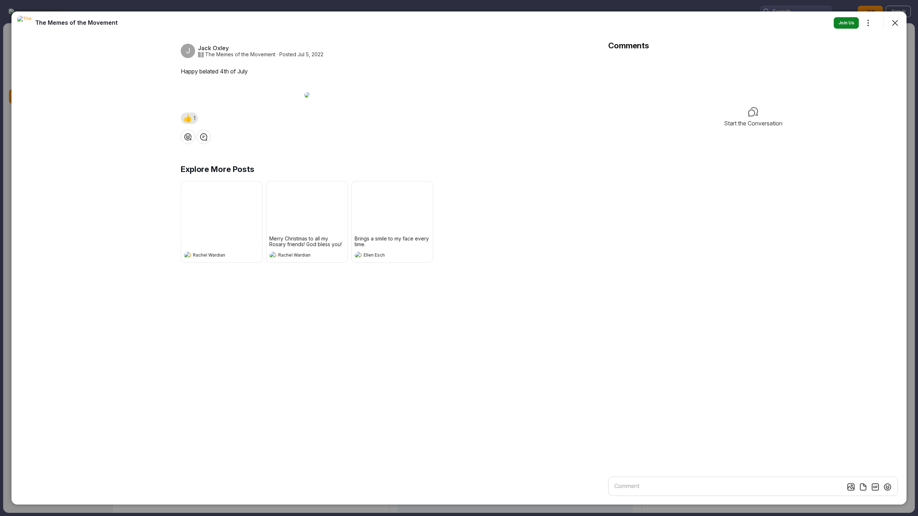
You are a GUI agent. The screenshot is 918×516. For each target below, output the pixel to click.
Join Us (846, 22)
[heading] (214, 255)
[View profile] (187, 255)
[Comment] (204, 137)
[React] (188, 137)
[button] (189, 118)
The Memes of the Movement (240, 54)
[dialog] (459, 258)
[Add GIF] (875, 487)
